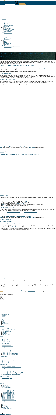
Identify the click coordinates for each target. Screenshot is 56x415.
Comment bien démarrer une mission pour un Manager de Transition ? (17, 216)
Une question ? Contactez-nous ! (6, 219)
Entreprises (2, 326)
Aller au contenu (3, 0)
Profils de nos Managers (4, 343)
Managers (2, 383)
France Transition (47, 68)
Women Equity (15, 226)
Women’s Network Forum (12, 212)
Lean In (18, 212)
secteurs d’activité (31, 147)
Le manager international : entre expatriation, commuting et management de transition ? (21, 290)
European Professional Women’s (30, 212)
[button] (28, 17)
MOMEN (26, 201)
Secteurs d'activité (3, 364)
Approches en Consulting (4, 376)
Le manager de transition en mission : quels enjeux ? (14, 146)
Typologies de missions (4, 356)
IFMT (3, 204)
